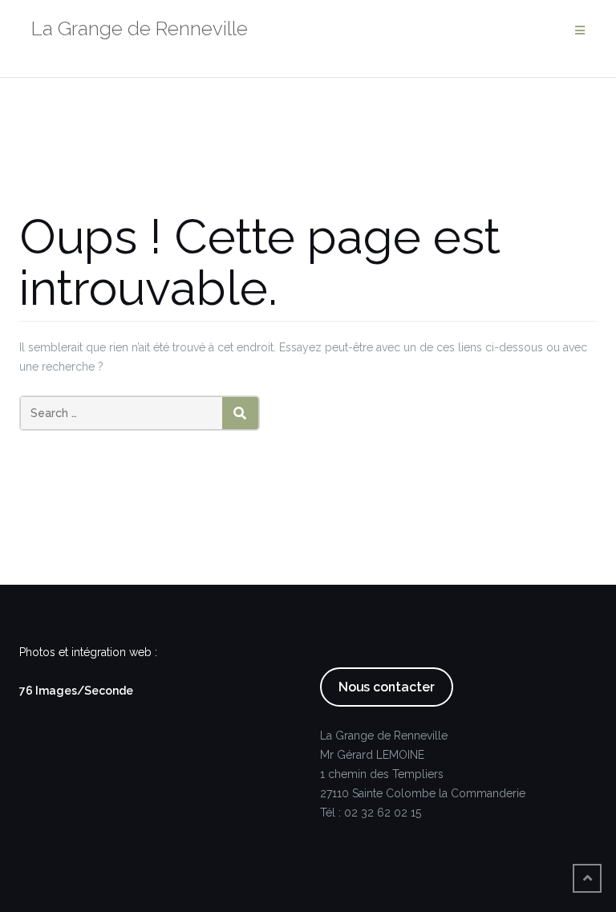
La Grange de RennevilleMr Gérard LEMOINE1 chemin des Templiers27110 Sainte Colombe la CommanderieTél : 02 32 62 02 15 (422, 774)
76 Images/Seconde (76, 690)
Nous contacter (386, 687)
